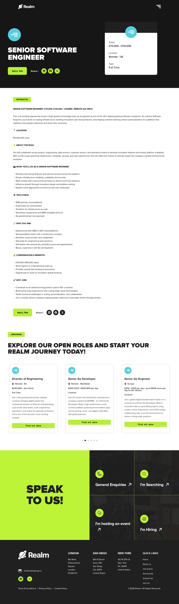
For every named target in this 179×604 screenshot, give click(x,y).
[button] (44, 71)
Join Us (146, 583)
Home (145, 559)
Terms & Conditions (27, 588)
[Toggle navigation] (158, 6)
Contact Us (148, 578)
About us (147, 564)
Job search (148, 569)
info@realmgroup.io (33, 570)
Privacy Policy (45, 588)
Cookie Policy (61, 588)
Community (148, 573)
